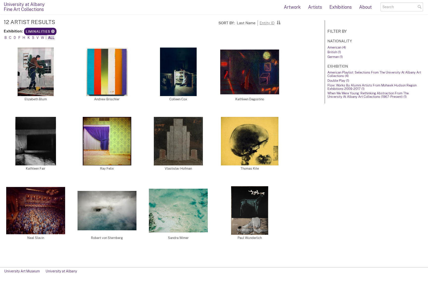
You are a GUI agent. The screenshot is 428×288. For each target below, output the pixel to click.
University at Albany (61, 271)
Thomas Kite (250, 168)
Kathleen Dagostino (249, 99)
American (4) (336, 47)
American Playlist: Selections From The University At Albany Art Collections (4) (374, 74)
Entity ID (267, 23)
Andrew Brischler (107, 99)
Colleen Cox (178, 99)
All (51, 38)
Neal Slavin (35, 238)
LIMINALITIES (38, 31)
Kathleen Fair (35, 168)
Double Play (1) (338, 80)
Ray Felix (107, 168)
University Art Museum (22, 271)
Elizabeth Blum (36, 99)
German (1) (335, 57)
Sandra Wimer (178, 238)
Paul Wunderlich (250, 238)
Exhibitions (340, 7)
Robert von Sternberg (107, 238)
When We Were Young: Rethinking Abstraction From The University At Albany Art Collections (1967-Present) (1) (368, 95)
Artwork (292, 7)
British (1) (334, 52)
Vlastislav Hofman (178, 168)
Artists (315, 7)
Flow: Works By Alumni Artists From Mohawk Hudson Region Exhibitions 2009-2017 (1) (372, 87)
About (365, 7)
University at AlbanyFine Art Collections (24, 7)
